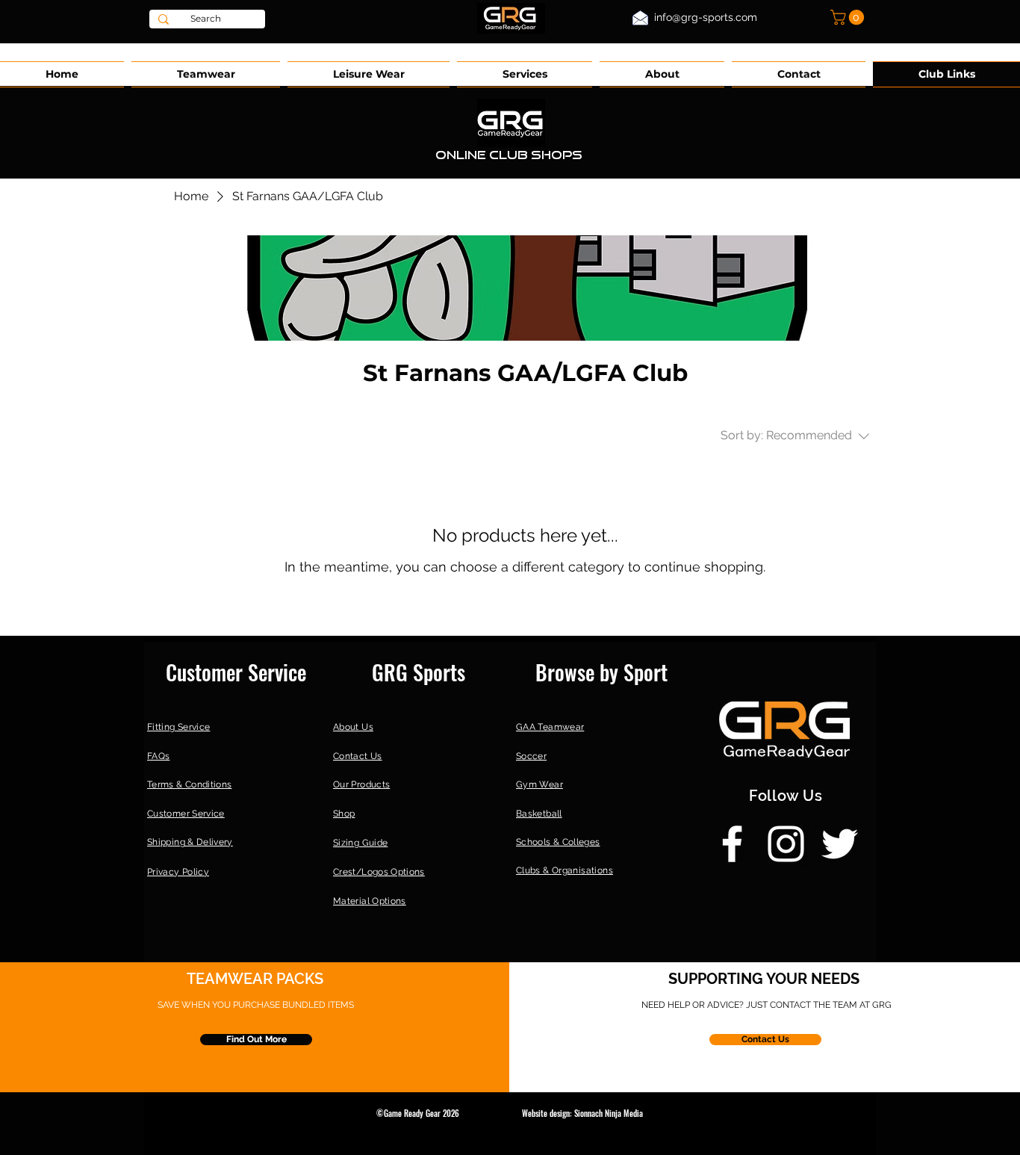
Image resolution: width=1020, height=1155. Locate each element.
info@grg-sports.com (705, 17)
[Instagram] (786, 844)
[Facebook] (732, 844)
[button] (849, 17)
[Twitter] (839, 844)
